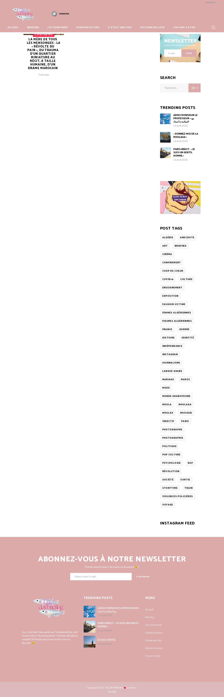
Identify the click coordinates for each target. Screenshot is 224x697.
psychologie (171, 463)
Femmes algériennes (176, 313)
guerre (184, 329)
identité (188, 338)
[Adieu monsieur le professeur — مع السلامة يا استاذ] (165, 118)
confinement (171, 263)
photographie (172, 438)
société (168, 480)
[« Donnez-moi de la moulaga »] (165, 137)
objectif (168, 421)
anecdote (187, 238)
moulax (167, 413)
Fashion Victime (173, 304)
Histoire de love (154, 648)
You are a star (152, 655)
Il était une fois (43, 34)
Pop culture (171, 455)
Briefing (149, 617)
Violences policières (177, 496)
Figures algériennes (177, 321)
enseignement (172, 288)
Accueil (149, 609)
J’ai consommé (153, 624)
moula (167, 405)
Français (210, 2)
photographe (172, 430)
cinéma (167, 254)
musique (186, 413)
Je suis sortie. (107, 640)
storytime (170, 488)
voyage (167, 505)
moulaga (185, 405)
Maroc (185, 379)
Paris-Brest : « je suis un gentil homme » (184, 152)
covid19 (168, 279)
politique (169, 446)
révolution (171, 471)
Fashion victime (154, 632)
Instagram (170, 354)
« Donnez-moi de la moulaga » (185, 135)
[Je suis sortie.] (89, 642)
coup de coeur (172, 271)
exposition (170, 296)
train (188, 488)
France (167, 329)
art (165, 246)
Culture (186, 279)
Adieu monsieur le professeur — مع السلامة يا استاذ (185, 118)
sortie (185, 480)
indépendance (172, 346)
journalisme (171, 363)
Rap (190, 463)
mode (166, 388)
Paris (185, 421)
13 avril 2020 (180, 125)
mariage (168, 379)
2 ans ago (43, 74)
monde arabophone (176, 396)
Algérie (167, 238)
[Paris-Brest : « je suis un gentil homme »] (165, 153)
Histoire (168, 338)
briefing (180, 246)
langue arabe (172, 371)
